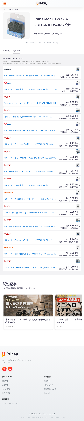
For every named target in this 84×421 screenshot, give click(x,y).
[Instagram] (4, 369)
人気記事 (5, 385)
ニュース (47, 393)
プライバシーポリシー (10, 403)
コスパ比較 (6, 393)
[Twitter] (10, 369)
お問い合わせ (48, 385)
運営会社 (47, 381)
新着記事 (5, 381)
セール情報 (6, 389)
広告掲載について (50, 389)
